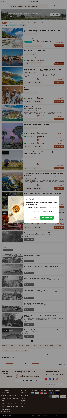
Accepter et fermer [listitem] (47, 217)
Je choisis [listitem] (34, 217)
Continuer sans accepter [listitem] (41, 220)
